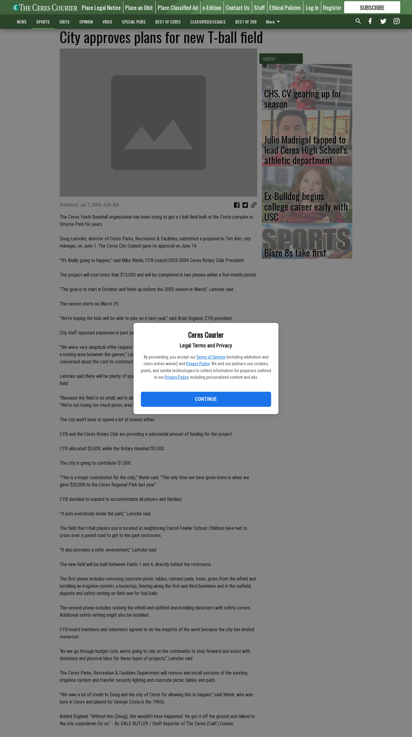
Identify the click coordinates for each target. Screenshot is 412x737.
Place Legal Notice (101, 7)
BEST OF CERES (168, 21)
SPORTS (43, 21)
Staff (259, 7)
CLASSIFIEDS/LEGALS (208, 21)
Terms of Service (210, 357)
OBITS (64, 21)
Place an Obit (139, 7)
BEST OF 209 (245, 21)
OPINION (86, 21)
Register (332, 7)
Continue (206, 399)
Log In (312, 7)
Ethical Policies (285, 7)
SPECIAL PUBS (134, 21)
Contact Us (237, 7)
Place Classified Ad (178, 7)
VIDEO (107, 21)
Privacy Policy (198, 363)
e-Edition (211, 7)
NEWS (22, 21)
